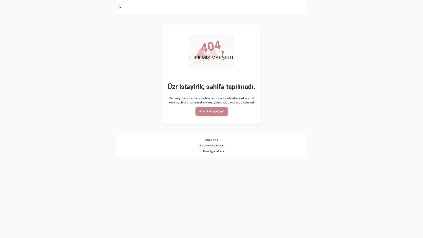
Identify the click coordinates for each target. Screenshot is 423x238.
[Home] (120, 7)
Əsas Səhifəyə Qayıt (211, 111)
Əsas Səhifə (211, 140)
